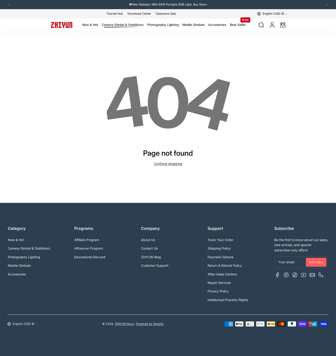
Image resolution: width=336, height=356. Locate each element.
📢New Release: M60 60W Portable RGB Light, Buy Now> (168, 4)
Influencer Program (88, 248)
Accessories (17, 274)
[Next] (327, 4)
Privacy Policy (218, 291)
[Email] (312, 275)
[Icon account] (272, 25)
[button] (272, 13)
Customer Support (154, 265)
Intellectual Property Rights (228, 300)
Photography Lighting (24, 257)
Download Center (139, 13)
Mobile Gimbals (19, 265)
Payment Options (220, 257)
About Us (148, 240)
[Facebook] (277, 275)
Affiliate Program (86, 240)
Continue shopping (168, 164)
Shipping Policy (219, 248)
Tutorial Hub (115, 13)
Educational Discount (90, 257)
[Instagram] (286, 275)
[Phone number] (321, 275)
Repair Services (219, 283)
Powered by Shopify (150, 324)
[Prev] (9, 4)
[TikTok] (295, 275)
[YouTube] (303, 275)
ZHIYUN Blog (151, 257)
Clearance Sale (166, 13)
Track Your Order (220, 240)
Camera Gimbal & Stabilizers (29, 248)
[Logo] (61, 25)
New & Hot (16, 240)
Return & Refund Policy (225, 265)
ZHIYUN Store (124, 324)
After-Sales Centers (222, 274)
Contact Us (149, 248)
